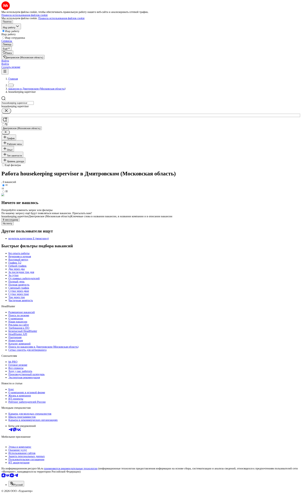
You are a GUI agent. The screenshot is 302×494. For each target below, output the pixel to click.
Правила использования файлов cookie (61, 18)
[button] (5, 60)
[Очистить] (6, 111)
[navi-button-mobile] (4, 71)
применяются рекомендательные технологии (71, 468)
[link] (7, 53)
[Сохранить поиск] (4, 120)
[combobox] (17, 103)
